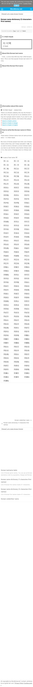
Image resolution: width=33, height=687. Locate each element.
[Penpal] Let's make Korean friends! (12, 14)
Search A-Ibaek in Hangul (10, 123)
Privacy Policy (19, 683)
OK (16, 5)
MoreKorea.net (16, 9)
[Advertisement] (16, 85)
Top (14, 31)
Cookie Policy (27, 3)
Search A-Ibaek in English (10, 125)
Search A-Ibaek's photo (9, 121)
